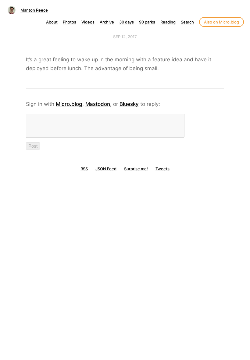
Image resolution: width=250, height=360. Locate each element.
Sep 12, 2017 (125, 36)
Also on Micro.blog (221, 22)
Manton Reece (34, 10)
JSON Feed (105, 168)
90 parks (147, 22)
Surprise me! (136, 168)
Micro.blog (69, 104)
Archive (107, 22)
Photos (69, 22)
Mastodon (97, 104)
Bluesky (129, 104)
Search (187, 22)
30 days (126, 22)
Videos (88, 22)
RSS (84, 168)
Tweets (162, 168)
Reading (168, 22)
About (52, 22)
